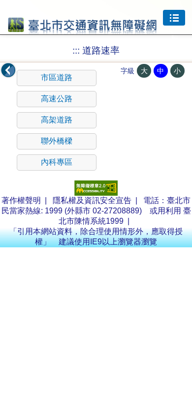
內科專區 (56, 162)
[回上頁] (8, 70)
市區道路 (56, 77)
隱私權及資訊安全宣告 (92, 200)
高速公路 (56, 98)
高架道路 (56, 120)
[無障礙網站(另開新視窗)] (96, 193)
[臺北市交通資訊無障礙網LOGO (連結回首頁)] (82, 30)
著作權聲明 (21, 200)
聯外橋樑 (56, 141)
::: (76, 50)
